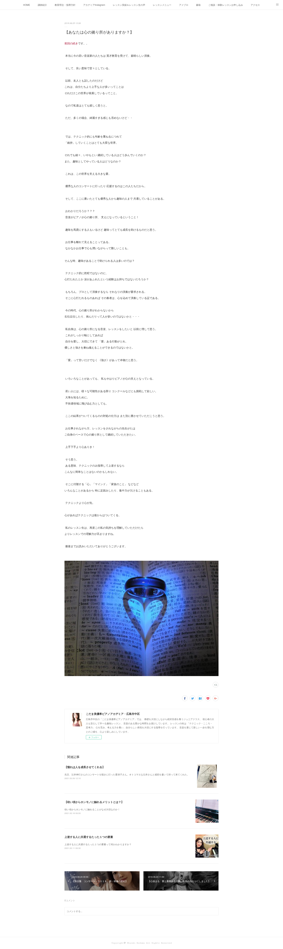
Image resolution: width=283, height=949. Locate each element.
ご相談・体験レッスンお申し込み (225, 4)
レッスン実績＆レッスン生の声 (129, 4)
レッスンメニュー (162, 4)
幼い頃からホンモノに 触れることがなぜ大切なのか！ (92, 809)
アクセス (255, 4)
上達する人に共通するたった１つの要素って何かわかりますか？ (97, 844)
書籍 (198, 4)
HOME (26, 4)
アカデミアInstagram (94, 4)
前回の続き (71, 43)
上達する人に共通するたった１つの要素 (88, 837)
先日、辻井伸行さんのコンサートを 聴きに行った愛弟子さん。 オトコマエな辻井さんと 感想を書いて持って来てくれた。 (126, 774)
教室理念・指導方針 (65, 4)
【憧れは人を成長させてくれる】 (84, 767)
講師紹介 (42, 4)
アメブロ (183, 4)
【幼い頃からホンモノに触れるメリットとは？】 (94, 802)
